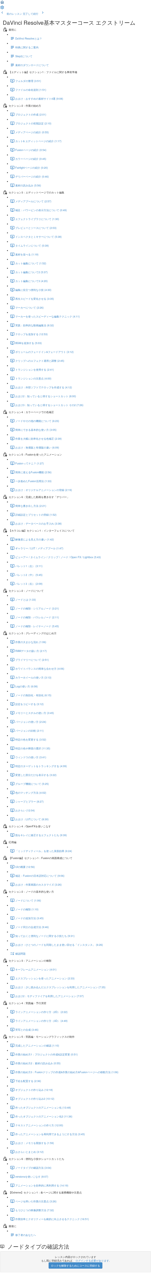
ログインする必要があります (92, 1260)
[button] (2, 3)
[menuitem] (2, 8)
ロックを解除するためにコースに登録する (75, 1265)
